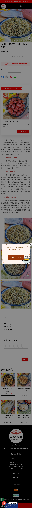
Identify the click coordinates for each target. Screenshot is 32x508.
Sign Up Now (16, 257)
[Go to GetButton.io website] (4, 506)
